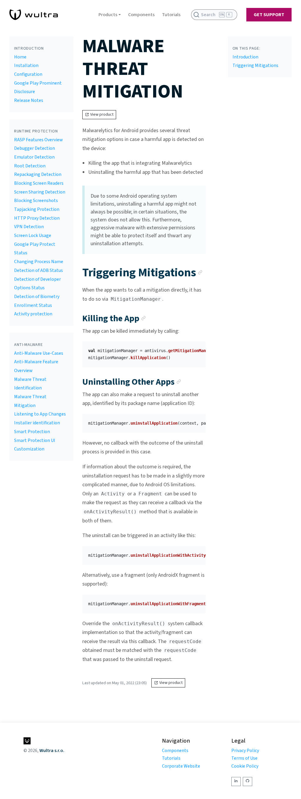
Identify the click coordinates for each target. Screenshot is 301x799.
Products (107, 14)
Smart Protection (32, 431)
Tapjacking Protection (36, 209)
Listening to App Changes (40, 414)
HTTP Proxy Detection (37, 218)
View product (101, 114)
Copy (197, 348)
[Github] (247, 781)
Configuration (28, 74)
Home (20, 57)
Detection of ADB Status (38, 270)
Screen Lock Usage (32, 235)
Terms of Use (244, 758)
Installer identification (37, 423)
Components (141, 14)
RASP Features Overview (38, 140)
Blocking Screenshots (36, 200)
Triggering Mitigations (255, 65)
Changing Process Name (38, 261)
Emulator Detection (34, 157)
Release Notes (28, 100)
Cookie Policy (244, 766)
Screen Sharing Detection (39, 192)
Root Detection (30, 166)
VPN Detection (29, 226)
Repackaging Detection (37, 174)
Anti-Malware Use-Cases (38, 353)
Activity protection (33, 314)
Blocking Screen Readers (38, 183)
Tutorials (171, 14)
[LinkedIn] (236, 781)
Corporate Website (181, 766)
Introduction (245, 57)
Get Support (269, 14)
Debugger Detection (34, 148)
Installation (26, 65)
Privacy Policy (245, 750)
